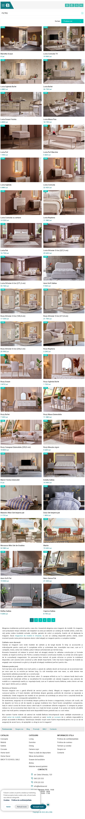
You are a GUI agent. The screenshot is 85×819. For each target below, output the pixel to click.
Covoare (4, 749)
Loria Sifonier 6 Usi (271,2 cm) (13, 283)
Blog (28, 729)
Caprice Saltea (49, 611)
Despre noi (19, 729)
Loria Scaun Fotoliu (8, 119)
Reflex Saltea (6, 611)
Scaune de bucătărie (37, 760)
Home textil (5, 753)
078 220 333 (39, 782)
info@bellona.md (40, 786)
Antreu (31, 763)
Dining (31, 746)
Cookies (7, 800)
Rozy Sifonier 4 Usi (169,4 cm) (13, 316)
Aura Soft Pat (6, 578)
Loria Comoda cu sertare (11, 218)
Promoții (36, 729)
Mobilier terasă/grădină (38, 766)
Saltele (3, 746)
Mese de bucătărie (36, 756)
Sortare (57, 21)
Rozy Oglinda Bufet (51, 382)
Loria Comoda (49, 185)
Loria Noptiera (49, 218)
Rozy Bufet (5, 414)
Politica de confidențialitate (21, 800)
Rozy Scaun (5, 382)
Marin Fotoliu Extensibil (10, 480)
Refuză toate (22, 807)
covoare (57, 717)
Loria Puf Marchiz (50, 152)
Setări (8, 807)
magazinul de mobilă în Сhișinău (28, 636)
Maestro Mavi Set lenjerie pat (12, 513)
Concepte (4, 739)
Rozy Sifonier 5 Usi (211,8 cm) (55, 316)
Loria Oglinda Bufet (8, 87)
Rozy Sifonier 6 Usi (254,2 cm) (13, 349)
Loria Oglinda (6, 185)
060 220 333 (39, 778)
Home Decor (5, 756)
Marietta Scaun (7, 54)
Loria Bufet (47, 87)
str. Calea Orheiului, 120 (43, 775)
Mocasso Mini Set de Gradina (12, 545)
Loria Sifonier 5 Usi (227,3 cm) (55, 250)
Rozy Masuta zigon (51, 447)
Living (31, 739)
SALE (44, 729)
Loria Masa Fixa (49, 119)
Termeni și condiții (64, 746)
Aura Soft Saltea (50, 283)
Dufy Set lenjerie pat (51, 513)
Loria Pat (4, 250)
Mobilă (3, 742)
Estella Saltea (48, 480)
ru (81, 5)
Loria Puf (4, 152)
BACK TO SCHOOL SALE (10, 760)
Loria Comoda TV (50, 54)
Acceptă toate (38, 807)
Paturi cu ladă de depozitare (40, 753)
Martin (46, 545)
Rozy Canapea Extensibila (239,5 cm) (16, 447)
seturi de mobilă (13, 717)
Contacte (53, 729)
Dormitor (32, 742)
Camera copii (34, 749)
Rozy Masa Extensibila (52, 414)
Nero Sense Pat (49, 578)
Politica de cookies (64, 742)
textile (49, 717)
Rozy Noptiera (49, 349)
